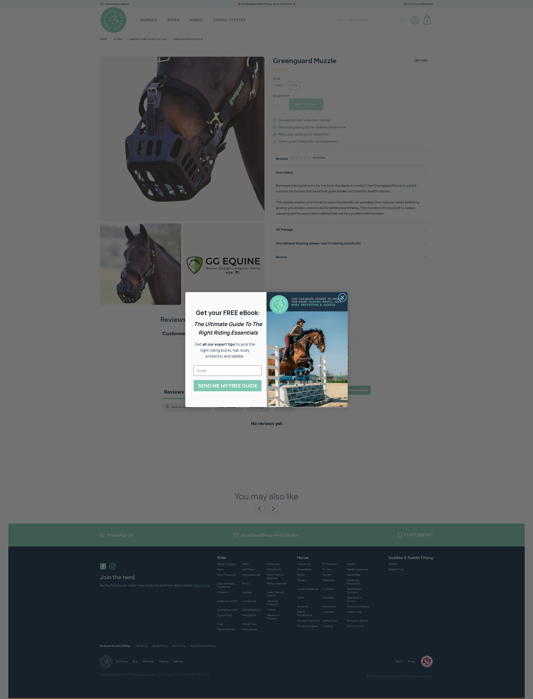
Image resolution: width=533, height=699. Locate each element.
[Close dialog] (342, 297)
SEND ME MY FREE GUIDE (227, 385)
